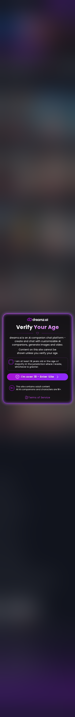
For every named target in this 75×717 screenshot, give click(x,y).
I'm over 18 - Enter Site (37, 377)
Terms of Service (39, 397)
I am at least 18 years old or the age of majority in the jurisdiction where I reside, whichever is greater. (38, 364)
